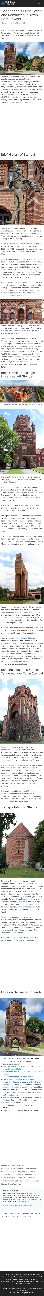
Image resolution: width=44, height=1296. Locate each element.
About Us (23, 1290)
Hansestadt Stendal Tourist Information (19, 1077)
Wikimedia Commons (35, 404)
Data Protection (9, 1288)
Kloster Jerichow (28, 899)
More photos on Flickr (12, 1110)
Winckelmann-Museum (25, 638)
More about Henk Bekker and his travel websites (18, 1205)
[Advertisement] (22, 128)
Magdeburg (30, 907)
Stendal (31, 1172)
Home (4, 1214)
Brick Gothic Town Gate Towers (16, 1059)
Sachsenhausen (7, 364)
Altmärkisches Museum (16, 783)
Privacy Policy (21, 1288)
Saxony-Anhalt (18, 1165)
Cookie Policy (33, 1288)
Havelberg (5, 902)
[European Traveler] (8, 3)
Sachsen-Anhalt (7, 1172)
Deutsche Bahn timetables (12, 933)
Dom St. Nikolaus (29, 498)
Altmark (6, 1169)
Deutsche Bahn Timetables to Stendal (18, 1079)
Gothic (13, 1169)
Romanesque (31, 1169)
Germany (5, 23)
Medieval (21, 1169)
